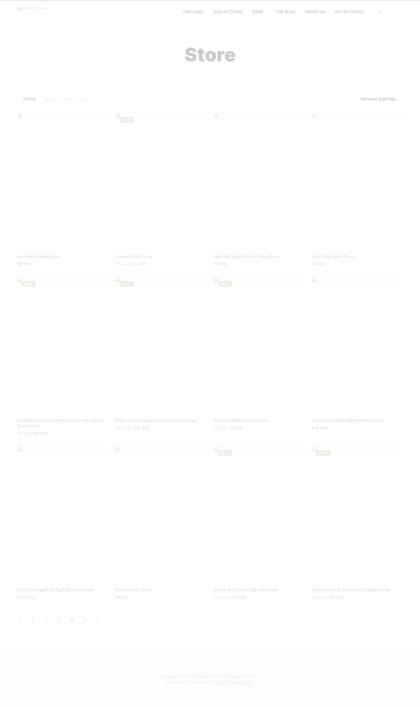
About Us (315, 11)
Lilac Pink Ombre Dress (333, 256)
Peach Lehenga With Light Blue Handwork (55, 590)
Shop (257, 11)
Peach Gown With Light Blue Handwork (347, 420)
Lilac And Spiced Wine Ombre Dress (246, 256)
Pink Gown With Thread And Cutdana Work (351, 590)
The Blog (286, 11)
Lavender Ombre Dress (38, 256)
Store (66, 99)
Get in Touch (349, 11)
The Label (193, 11)
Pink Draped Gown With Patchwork (246, 590)
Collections (227, 11)
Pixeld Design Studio (234, 682)
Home (48, 99)
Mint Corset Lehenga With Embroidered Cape (156, 420)
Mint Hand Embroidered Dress (241, 420)
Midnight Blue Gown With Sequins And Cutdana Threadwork (60, 423)
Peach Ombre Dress (133, 590)
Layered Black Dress (133, 256)
